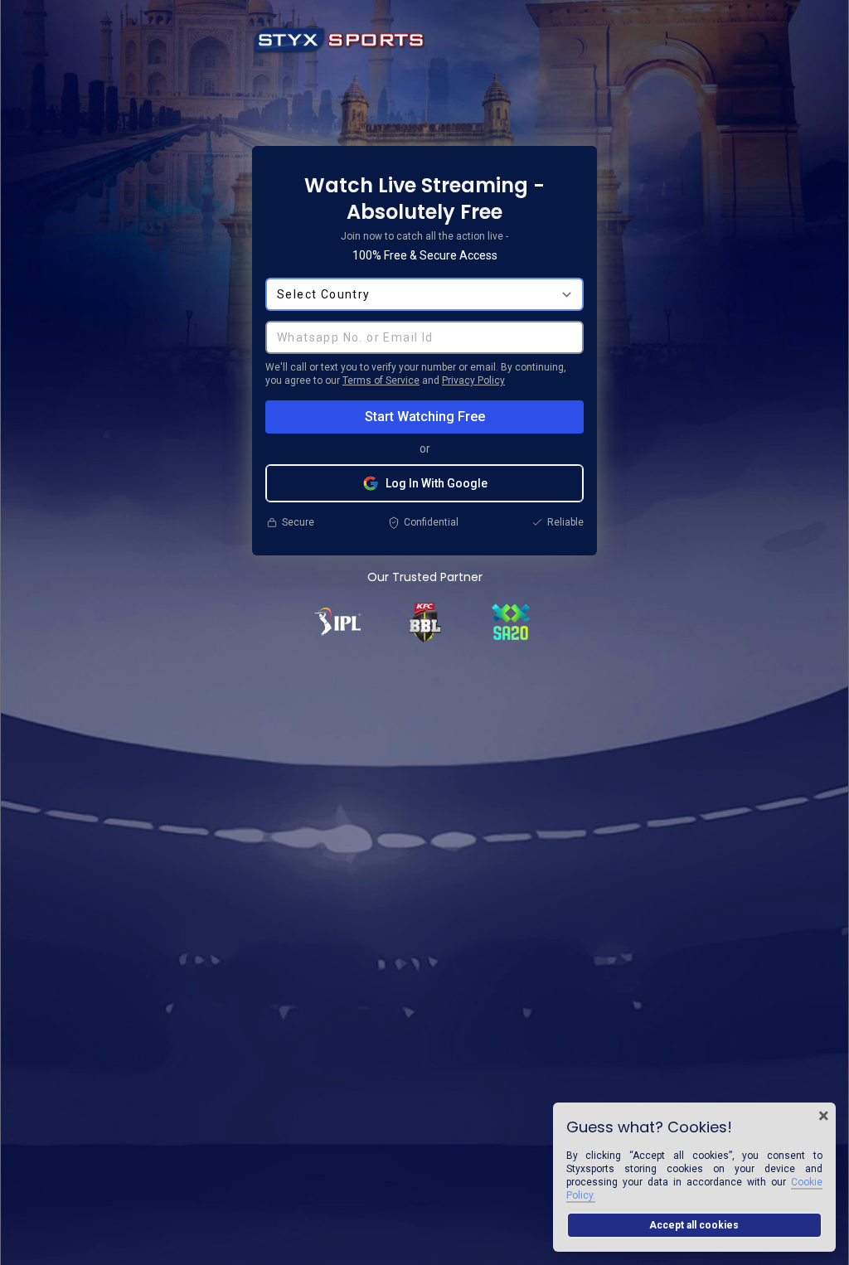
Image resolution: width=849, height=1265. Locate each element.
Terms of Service (381, 380)
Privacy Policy (473, 380)
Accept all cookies (694, 1225)
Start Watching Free (425, 416)
